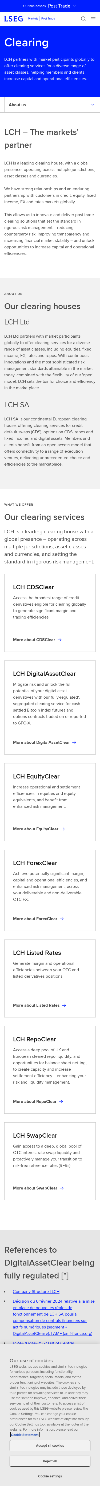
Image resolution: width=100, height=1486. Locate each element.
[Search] (83, 19)
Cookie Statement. (25, 1434)
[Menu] (93, 19)
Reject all (50, 1461)
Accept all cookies (50, 1445)
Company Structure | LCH (36, 1291)
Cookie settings (50, 1476)
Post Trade (59, 6)
